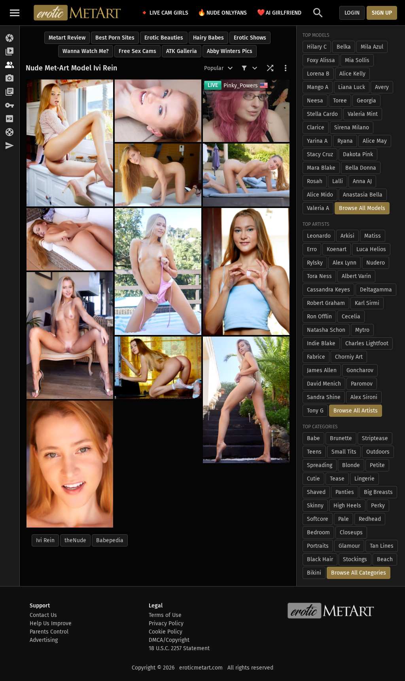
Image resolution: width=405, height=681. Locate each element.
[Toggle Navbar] (14, 13)
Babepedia (109, 540)
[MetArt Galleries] (9, 38)
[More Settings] (285, 68)
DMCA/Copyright (169, 640)
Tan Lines (382, 546)
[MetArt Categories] (9, 92)
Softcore (317, 519)
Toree (340, 100)
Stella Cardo (322, 114)
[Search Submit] (318, 12)
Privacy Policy (166, 623)
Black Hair (320, 559)
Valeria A (318, 208)
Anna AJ (362, 181)
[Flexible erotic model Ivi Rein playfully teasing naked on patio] (70, 239)
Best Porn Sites (114, 37)
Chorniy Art (349, 357)
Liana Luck (351, 87)
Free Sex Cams (137, 51)
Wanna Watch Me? (85, 51)
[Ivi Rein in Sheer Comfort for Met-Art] (70, 335)
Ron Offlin (319, 316)
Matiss (372, 236)
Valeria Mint (363, 114)
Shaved (316, 492)
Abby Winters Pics (229, 51)
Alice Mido (320, 194)
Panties (344, 492)
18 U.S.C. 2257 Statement (179, 648)
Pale (343, 519)
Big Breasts (378, 492)
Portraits (318, 546)
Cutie (313, 478)
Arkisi (347, 236)
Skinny (315, 505)
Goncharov (359, 370)
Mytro (362, 330)
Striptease (375, 438)
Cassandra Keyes (328, 289)
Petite (377, 465)
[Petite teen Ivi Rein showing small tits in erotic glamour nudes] (158, 111)
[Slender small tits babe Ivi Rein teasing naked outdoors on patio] (246, 175)
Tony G (315, 410)
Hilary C (317, 47)
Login (352, 12)
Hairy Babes (208, 37)
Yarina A (317, 141)
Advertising (44, 640)
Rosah (314, 181)
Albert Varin (356, 276)
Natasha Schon (326, 330)
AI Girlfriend (279, 12)
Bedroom (318, 532)
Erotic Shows (250, 37)
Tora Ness (319, 276)
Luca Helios (371, 249)
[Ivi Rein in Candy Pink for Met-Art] (158, 271)
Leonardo (319, 236)
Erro (312, 249)
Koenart (336, 249)
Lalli (337, 181)
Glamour (349, 546)
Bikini (314, 572)
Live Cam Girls (169, 12)
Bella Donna (360, 168)
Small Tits (343, 451)
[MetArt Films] (9, 52)
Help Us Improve (51, 623)
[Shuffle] (270, 68)
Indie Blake (321, 343)
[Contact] (9, 146)
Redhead (370, 519)
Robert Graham (326, 303)
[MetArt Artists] (9, 78)
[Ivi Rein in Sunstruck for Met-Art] (246, 400)
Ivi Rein (45, 540)
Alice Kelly (352, 73)
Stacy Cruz (320, 154)
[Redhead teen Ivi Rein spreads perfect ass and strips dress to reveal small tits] (70, 464)
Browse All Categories (358, 572)
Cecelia (351, 316)
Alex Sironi (363, 397)
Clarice (315, 127)
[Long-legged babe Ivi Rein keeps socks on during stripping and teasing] (158, 368)
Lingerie (364, 478)
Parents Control (49, 631)
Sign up (382, 12)
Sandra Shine (324, 397)
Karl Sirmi (367, 303)
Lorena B (318, 73)
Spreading (319, 465)
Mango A (317, 87)
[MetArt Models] (9, 65)
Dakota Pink (358, 154)
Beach (385, 559)
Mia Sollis (357, 60)
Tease (337, 478)
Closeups (351, 532)
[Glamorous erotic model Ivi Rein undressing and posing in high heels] (158, 175)
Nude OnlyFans (222, 12)
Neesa (315, 100)
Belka (344, 47)
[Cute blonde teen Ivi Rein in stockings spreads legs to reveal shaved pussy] (246, 271)
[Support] (9, 132)
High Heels (347, 505)
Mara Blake (321, 168)
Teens (314, 451)
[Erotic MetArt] (77, 12)
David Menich (324, 383)
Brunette (341, 438)
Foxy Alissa (321, 60)
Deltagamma (376, 289)
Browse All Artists (355, 410)
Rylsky (315, 262)
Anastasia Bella (362, 194)
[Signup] (9, 119)
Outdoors (378, 451)
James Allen (322, 370)
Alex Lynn (344, 262)
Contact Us (43, 615)
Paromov (362, 383)
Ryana (345, 141)
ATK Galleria (181, 51)
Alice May (375, 141)
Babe (313, 438)
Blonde (351, 465)
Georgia (366, 100)
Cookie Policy (165, 631)
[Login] (9, 105)
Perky (378, 505)
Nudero (375, 262)
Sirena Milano (351, 127)
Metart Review (67, 37)
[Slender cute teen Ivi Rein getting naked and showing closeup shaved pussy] (70, 143)
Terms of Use (165, 615)
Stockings (355, 559)
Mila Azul (372, 47)
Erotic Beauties (163, 37)
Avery (382, 87)
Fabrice (316, 357)
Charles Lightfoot (366, 343)
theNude (75, 540)
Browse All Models (362, 208)
